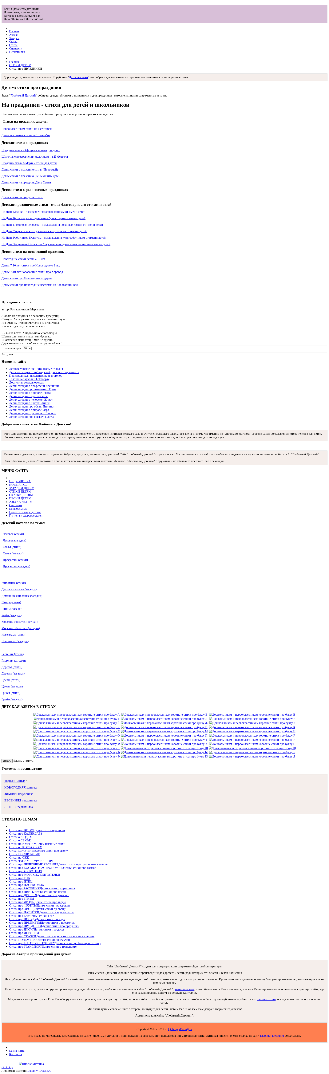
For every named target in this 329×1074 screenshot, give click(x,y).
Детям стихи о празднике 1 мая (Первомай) (30, 169)
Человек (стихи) (13, 534)
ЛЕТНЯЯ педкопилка (18, 806)
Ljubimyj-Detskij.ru (180, 1029)
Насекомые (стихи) (14, 634)
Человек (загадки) (14, 540)
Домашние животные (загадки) (22, 595)
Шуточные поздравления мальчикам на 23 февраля (35, 156)
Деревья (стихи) (12, 667)
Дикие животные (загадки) (19, 589)
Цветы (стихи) (11, 680)
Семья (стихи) (12, 547)
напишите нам (184, 989)
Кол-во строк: (14, 348)
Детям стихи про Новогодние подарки (27, 278)
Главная (14, 61)
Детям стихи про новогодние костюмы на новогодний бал (40, 284)
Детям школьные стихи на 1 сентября (26, 135)
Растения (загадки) (14, 660)
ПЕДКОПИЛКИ (14, 781)
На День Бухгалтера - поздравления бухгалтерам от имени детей (43, 218)
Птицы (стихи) (11, 602)
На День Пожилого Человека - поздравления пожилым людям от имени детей (52, 224)
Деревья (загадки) (13, 673)
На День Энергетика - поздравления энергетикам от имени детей (44, 231)
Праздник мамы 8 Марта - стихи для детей (29, 163)
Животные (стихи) (14, 582)
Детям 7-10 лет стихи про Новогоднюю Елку (31, 265)
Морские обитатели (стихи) (20, 621)
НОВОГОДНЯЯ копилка (20, 787)
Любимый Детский (23, 95)
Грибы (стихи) (11, 692)
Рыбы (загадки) (12, 615)
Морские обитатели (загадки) (21, 628)
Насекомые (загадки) (15, 641)
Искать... (18, 760)
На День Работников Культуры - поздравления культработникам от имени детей (54, 237)
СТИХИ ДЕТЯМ (20, 65)
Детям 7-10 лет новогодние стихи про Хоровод (32, 271)
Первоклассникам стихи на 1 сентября (27, 128)
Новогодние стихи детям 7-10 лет (23, 259)
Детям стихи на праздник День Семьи (26, 182)
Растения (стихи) (13, 654)
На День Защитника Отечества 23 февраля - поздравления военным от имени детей (56, 244)
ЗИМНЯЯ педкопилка (18, 794)
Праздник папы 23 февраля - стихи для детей (31, 150)
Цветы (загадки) (12, 686)
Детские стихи (78, 77)
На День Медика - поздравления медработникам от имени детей (43, 211)
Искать (7, 760)
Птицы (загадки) (12, 608)
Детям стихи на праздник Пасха (22, 197)
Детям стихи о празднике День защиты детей (31, 176)
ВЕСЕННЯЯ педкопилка (20, 800)
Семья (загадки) (13, 553)
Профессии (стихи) (15, 559)
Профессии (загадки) (16, 566)
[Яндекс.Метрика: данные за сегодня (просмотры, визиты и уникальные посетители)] (31, 1064)
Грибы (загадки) (12, 699)
